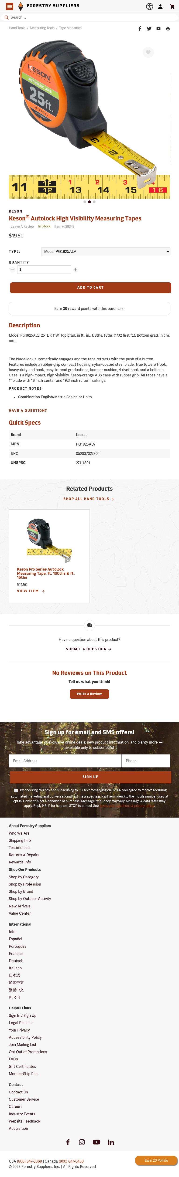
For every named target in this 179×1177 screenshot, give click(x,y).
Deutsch (16, 960)
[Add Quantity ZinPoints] (75, 270)
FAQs (13, 1059)
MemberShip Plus (23, 1073)
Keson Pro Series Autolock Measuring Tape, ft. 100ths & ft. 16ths (46, 574)
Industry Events (22, 1114)
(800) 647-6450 (71, 1161)
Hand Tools (17, 28)
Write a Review (89, 694)
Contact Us (18, 1092)
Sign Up (91, 777)
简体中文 (16, 982)
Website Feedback (24, 1121)
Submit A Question (86, 649)
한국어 (14, 997)
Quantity (19, 262)
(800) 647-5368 (29, 1161)
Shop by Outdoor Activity (30, 898)
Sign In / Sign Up (22, 1015)
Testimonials (19, 847)
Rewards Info (20, 862)
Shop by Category (24, 877)
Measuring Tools (42, 28)
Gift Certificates (22, 1066)
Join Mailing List (22, 1044)
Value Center (20, 913)
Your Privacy (19, 1030)
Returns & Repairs (24, 854)
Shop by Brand (21, 891)
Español (15, 939)
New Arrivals (20, 906)
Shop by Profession (25, 884)
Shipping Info (20, 840)
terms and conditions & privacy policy (127, 806)
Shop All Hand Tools (86, 499)
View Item (28, 591)
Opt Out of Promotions (28, 1051)
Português (17, 946)
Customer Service (24, 1099)
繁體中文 (16, 990)
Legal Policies (20, 1022)
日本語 (14, 975)
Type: (15, 252)
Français (16, 953)
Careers (15, 1106)
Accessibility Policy (25, 1037)
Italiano (15, 968)
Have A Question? (28, 411)
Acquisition (18, 1128)
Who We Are (19, 833)
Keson (15, 211)
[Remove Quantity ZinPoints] (12, 270)
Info (12, 931)
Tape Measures (70, 28)
